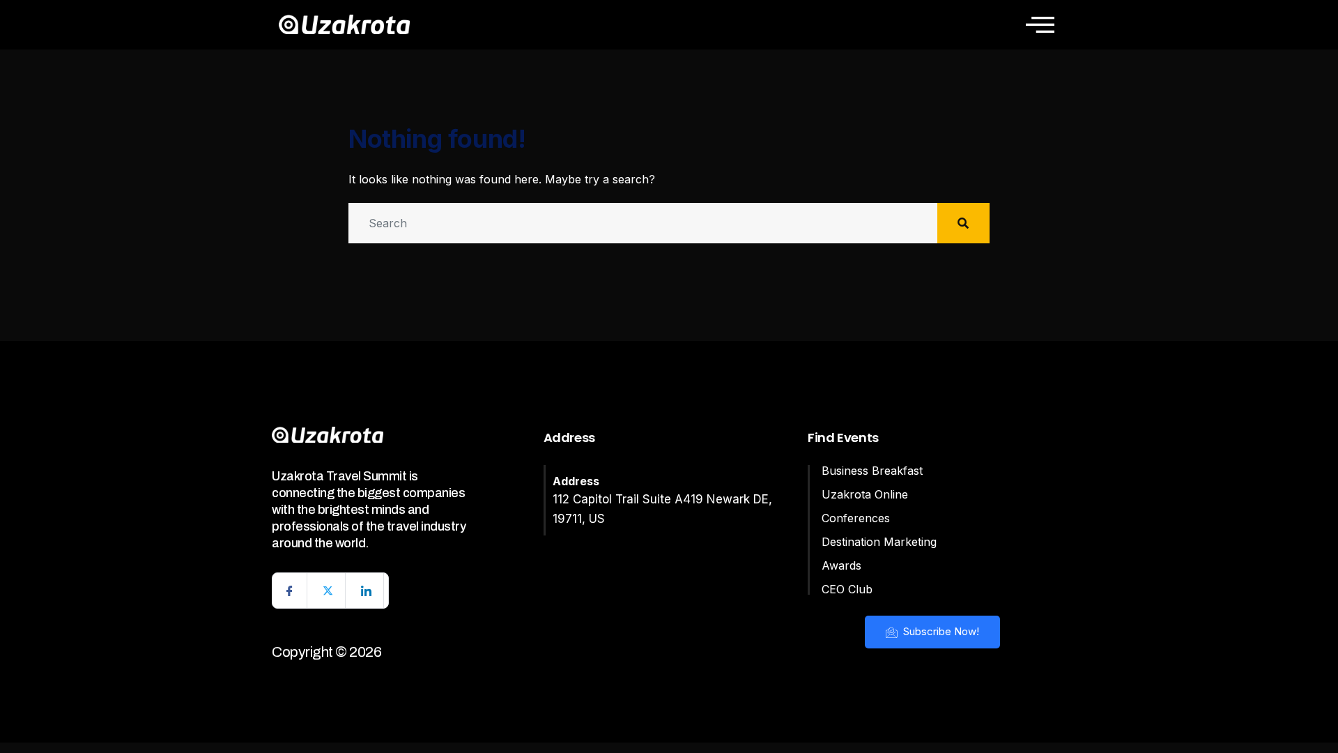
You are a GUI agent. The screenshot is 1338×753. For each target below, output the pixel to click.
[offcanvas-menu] (1040, 24)
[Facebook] (289, 590)
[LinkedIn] (366, 590)
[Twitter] (328, 590)
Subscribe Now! (939, 631)
